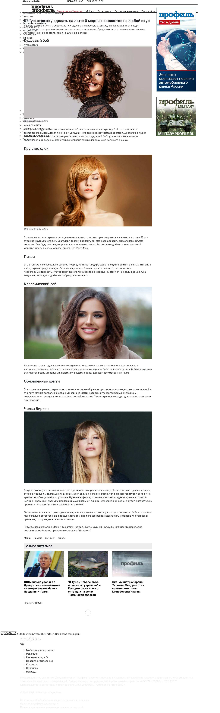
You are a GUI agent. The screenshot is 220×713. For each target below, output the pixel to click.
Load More (88, 612)
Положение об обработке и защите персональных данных (54, 700)
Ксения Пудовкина (54, 13)
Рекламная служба (37, 657)
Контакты (31, 664)
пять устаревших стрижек (129, 515)
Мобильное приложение (40, 650)
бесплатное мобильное (37, 530)
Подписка (32, 668)
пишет (66, 247)
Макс (56, 526)
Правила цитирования (39, 660)
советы (61, 538)
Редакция (32, 653)
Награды (31, 671)
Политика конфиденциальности (39, 703)
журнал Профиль (103, 526)
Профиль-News (83, 526)
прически (50, 538)
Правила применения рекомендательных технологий (52, 707)
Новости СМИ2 (33, 602)
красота (38, 538)
